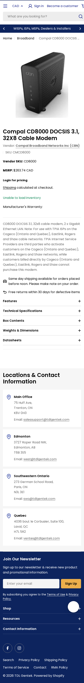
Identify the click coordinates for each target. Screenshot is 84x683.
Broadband (25, 38)
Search (8, 660)
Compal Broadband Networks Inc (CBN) (48, 145)
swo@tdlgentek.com (39, 498)
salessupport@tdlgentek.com (46, 419)
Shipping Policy (55, 660)
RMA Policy (59, 667)
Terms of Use (56, 594)
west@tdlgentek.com (40, 459)
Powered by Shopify (49, 675)
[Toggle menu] (5, 6)
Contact (40, 667)
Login (7, 180)
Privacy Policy (29, 660)
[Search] (80, 16)
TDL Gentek (23, 675)
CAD (15, 6)
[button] (4, 28)
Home (7, 38)
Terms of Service (16, 667)
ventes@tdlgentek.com (41, 538)
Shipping (9, 187)
